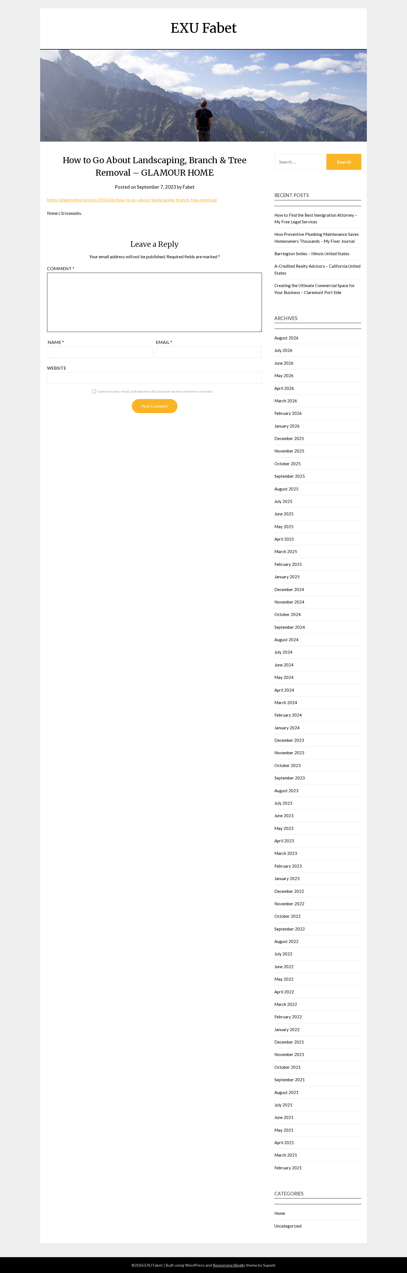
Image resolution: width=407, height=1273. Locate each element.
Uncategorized (288, 1225)
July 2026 (283, 350)
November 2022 (289, 903)
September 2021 (289, 1079)
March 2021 (285, 1154)
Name (56, 342)
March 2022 (285, 1004)
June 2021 (283, 1117)
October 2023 (287, 765)
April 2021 (284, 1142)
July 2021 (283, 1104)
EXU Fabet (204, 28)
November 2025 (289, 450)
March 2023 (285, 853)
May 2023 (283, 828)
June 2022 (283, 966)
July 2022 (283, 953)
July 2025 (283, 501)
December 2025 (289, 438)
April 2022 (284, 991)
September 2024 (289, 627)
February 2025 (288, 564)
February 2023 (288, 865)
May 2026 (283, 375)
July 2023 (283, 803)
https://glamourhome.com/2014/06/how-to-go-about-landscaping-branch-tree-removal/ (132, 199)
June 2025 (283, 513)
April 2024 (284, 689)
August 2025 (286, 488)
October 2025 (287, 463)
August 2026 (286, 337)
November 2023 (289, 752)
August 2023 (286, 790)
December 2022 (289, 891)
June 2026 (283, 363)
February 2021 (288, 1167)
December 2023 (289, 740)
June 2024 (283, 664)
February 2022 (288, 1016)
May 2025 (283, 526)
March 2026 (285, 400)
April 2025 (284, 538)
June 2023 (283, 815)
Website (56, 367)
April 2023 (284, 840)
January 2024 (287, 727)
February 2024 (288, 714)
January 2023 (287, 878)
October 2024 (287, 614)
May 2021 (283, 1130)
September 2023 (289, 777)
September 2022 (289, 928)
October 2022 (287, 916)
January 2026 (287, 425)
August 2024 (286, 639)
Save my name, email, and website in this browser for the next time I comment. (155, 391)
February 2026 (288, 413)
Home (279, 1213)
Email (164, 342)
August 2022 (286, 941)
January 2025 (287, 576)
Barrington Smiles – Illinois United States (311, 253)
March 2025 (285, 551)
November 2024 (289, 601)
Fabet (189, 187)
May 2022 (283, 979)
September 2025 (289, 476)
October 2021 (287, 1067)
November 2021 (289, 1054)
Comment (60, 268)
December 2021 (289, 1041)
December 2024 (289, 589)
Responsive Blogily (229, 1265)
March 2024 (285, 702)
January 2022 (287, 1029)
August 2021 (286, 1092)
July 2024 (283, 652)
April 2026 (284, 388)
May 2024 (283, 677)
